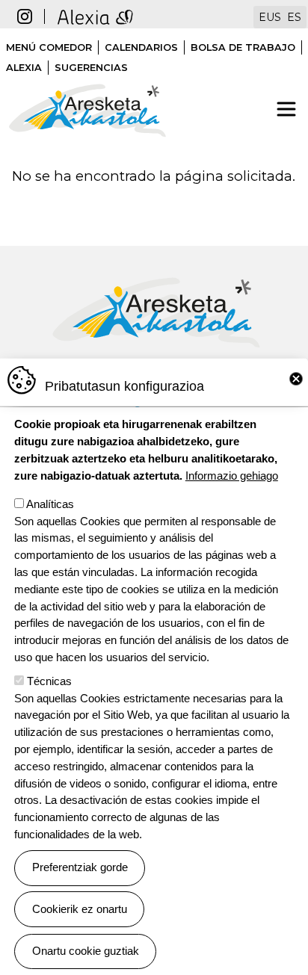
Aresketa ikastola (87, 75)
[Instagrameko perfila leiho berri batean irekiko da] (24, 15)
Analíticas (50, 504)
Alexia (24, 67)
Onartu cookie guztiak (85, 950)
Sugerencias (91, 67)
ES (294, 17)
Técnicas (49, 681)
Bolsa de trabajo (243, 47)
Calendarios (141, 47)
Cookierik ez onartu (79, 909)
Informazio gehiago (231, 475)
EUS (270, 17)
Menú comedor (49, 47)
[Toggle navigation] (286, 109)
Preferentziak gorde (80, 867)
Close (296, 379)
